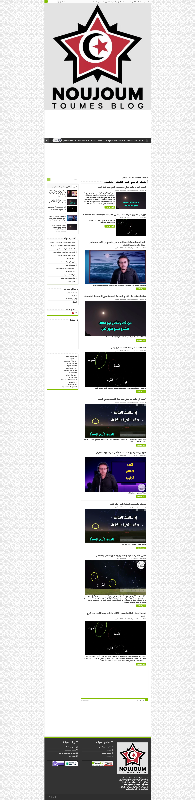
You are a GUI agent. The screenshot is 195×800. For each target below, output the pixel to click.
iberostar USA (72, 384)
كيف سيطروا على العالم (68, 278)
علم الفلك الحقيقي (120, 190)
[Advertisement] (97, 124)
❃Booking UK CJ (71, 368)
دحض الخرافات (70, 265)
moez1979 (142, 190)
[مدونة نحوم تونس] (97, 56)
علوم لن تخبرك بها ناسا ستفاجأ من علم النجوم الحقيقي (120, 452)
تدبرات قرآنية (71, 258)
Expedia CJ (73, 358)
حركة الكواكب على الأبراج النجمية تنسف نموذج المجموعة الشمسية (115, 296)
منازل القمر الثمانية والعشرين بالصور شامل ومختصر (121, 555)
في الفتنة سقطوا (69, 275)
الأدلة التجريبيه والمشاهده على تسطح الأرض (61, 245)
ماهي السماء (71, 281)
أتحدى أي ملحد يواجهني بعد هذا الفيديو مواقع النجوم (122, 399)
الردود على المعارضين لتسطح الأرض (64, 252)
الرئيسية (147, 140)
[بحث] (46, 1)
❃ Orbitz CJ (73, 373)
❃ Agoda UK (73, 377)
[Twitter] (62, 2)
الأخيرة (75, 187)
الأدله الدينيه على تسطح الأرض (66, 249)
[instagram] (58, 2)
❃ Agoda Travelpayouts (69, 387)
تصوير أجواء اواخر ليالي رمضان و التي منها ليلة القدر (121, 187)
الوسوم (54, 187)
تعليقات (61, 187)
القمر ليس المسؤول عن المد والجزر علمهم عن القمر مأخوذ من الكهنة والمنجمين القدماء (57, 218)
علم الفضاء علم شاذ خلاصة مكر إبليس (128, 347)
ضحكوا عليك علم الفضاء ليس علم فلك (128, 504)
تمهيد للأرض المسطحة (68, 262)
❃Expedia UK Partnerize (69, 380)
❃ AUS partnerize (71, 356)
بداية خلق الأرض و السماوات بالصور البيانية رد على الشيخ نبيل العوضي (57, 192)
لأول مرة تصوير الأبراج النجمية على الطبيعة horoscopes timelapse (114, 214)
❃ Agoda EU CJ (72, 363)
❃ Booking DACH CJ (70, 370)
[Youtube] (60, 2)
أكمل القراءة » (110, 207)
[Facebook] (64, 2)
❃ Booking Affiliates (70, 361)
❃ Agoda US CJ (72, 366)
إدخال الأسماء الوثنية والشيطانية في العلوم (62, 242)
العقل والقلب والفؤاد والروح (66, 255)
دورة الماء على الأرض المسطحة (65, 268)
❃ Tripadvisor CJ (71, 375)
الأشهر (68, 187)
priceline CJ (73, 382)
